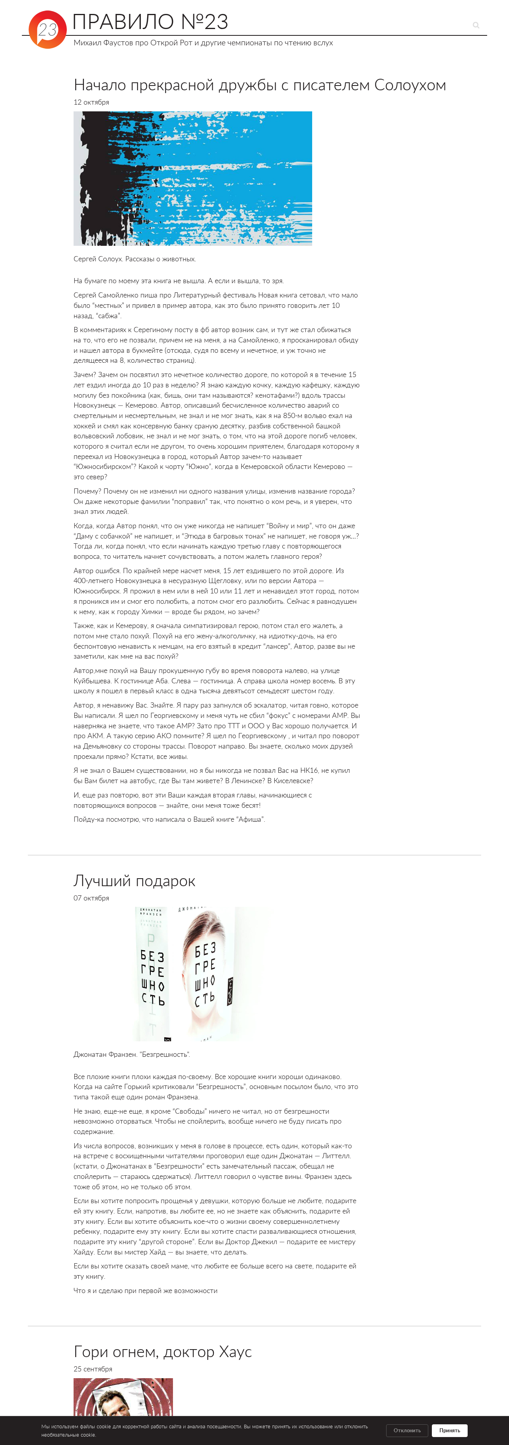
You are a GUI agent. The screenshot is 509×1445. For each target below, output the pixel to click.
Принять (449, 1430)
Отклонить (407, 1430)
